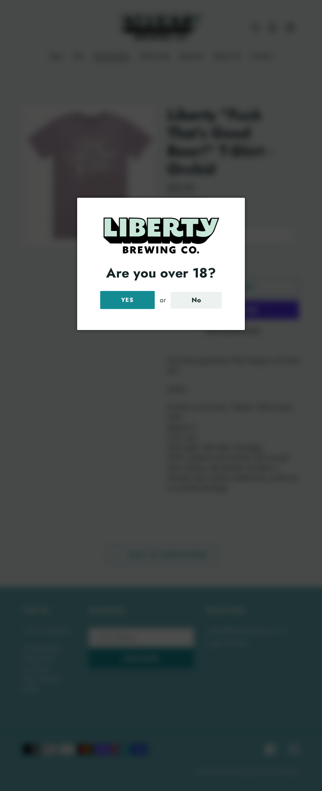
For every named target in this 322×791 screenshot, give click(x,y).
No (196, 300)
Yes (127, 300)
